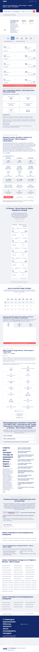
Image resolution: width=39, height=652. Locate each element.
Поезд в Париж (23, 613)
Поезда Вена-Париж (29, 567)
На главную (5, 613)
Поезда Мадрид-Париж (6, 572)
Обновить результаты (18, 221)
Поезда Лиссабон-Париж (6, 576)
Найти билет (11, 99)
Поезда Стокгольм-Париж (18, 572)
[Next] (35, 38)
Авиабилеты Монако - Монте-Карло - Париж (27, 551)
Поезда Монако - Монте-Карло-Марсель (21, 584)
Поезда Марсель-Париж (18, 604)
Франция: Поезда (15, 613)
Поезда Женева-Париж (29, 576)
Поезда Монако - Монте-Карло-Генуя (20, 538)
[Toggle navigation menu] (35, 1)
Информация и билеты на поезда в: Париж (28, 553)
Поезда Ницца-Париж (18, 578)
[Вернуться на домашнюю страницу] (5, 1)
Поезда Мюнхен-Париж (18, 569)
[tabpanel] (19, 336)
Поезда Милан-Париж (29, 565)
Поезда (9, 613)
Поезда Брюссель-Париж (30, 574)
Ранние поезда (15, 278)
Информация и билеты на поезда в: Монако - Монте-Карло (9, 554)
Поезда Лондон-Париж (6, 565)
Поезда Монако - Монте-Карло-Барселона (21, 582)
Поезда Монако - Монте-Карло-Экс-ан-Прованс (22, 589)
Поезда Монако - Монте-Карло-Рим (8, 582)
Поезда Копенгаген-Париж (19, 576)
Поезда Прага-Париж (18, 567)
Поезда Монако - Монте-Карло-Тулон (9, 589)
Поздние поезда (23, 278)
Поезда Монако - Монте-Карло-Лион (9, 584)
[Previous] (5, 299)
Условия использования (21, 648)
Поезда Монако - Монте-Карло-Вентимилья (22, 540)
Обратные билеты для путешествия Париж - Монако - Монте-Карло (9, 551)
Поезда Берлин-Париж (18, 565)
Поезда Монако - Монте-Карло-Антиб (9, 540)
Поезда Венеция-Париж (18, 574)
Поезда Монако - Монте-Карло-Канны (9, 538)
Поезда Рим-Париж (5, 567)
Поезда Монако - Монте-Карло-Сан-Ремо (21, 587)
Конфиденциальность (11, 650)
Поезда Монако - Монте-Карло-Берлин (21, 580)
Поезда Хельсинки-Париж (7, 574)
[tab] (9, 41)
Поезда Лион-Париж (29, 578)
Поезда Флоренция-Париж (7, 580)
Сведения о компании (11, 648)
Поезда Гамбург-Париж (6, 578)
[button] (23, 11)
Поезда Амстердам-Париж (7, 569)
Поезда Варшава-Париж (29, 572)
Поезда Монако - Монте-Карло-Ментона (9, 591)
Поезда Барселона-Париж (30, 569)
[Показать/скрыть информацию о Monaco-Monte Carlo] (34, 525)
